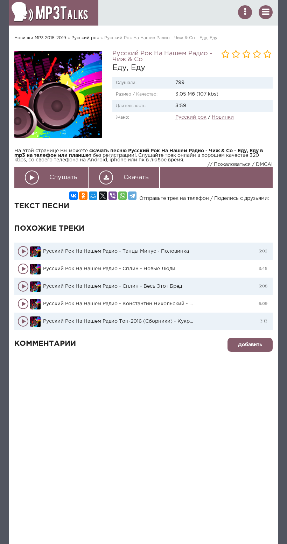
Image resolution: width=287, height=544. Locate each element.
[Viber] (112, 195)
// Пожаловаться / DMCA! (240, 164)
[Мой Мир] (93, 195)
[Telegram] (132, 195)
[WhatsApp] (122, 195)
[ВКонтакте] (73, 195)
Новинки (223, 117)
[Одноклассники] (83, 195)
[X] (103, 195)
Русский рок (85, 38)
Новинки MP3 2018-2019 (40, 38)
